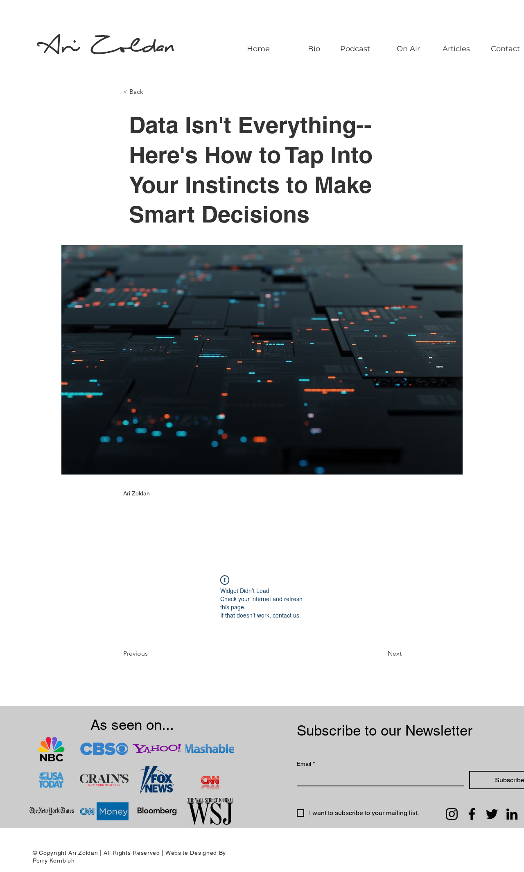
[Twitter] (492, 814)
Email (306, 764)
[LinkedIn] (512, 814)
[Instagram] (452, 814)
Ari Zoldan (109, 47)
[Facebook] (472, 814)
